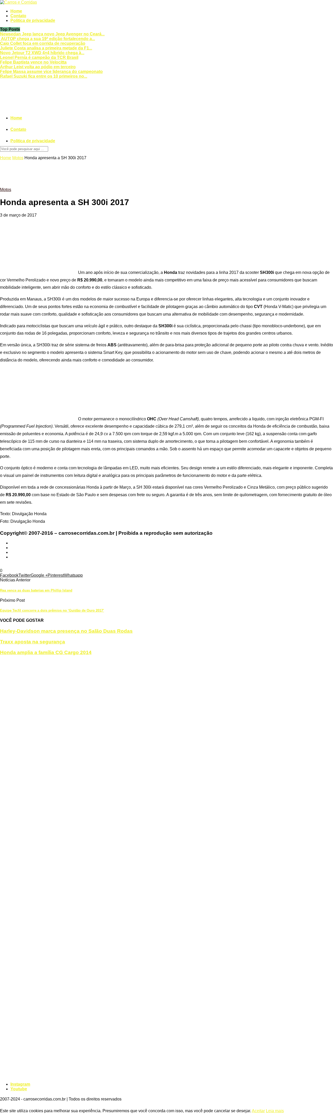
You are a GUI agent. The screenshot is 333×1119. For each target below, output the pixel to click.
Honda (15, 566)
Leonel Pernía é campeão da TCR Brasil (39, 57)
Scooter (60, 566)
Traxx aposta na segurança (32, 641)
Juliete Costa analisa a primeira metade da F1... (46, 48)
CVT (4, 566)
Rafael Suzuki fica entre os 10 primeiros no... (43, 76)
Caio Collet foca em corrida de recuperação (42, 43)
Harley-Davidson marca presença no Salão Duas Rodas (66, 631)
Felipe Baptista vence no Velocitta (33, 62)
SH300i (75, 566)
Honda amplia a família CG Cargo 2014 (46, 652)
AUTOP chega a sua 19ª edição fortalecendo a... (47, 38)
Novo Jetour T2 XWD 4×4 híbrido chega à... (42, 53)
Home (16, 11)
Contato (18, 16)
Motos (17, 158)
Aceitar (258, 1111)
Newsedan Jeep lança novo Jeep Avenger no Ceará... (52, 34)
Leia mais (275, 1111)
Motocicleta (31, 566)
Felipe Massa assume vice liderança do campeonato (51, 71)
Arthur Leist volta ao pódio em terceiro (38, 67)
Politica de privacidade (32, 20)
